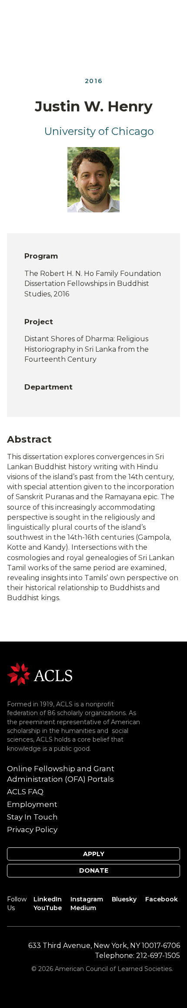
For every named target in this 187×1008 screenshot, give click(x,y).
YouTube (47, 908)
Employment (32, 804)
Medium (83, 908)
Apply (93, 854)
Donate (93, 870)
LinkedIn (47, 899)
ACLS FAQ (25, 791)
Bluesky (124, 899)
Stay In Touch (32, 817)
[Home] (39, 673)
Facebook (161, 899)
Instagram (86, 899)
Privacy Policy (32, 829)
